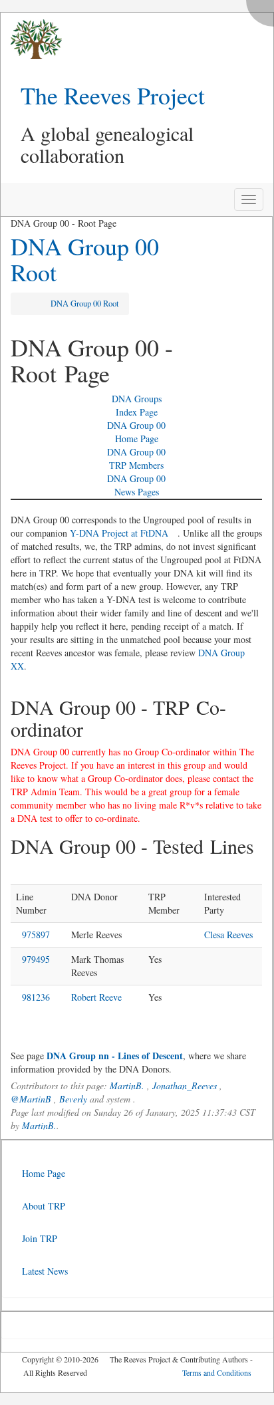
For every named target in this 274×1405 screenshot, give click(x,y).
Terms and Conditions (216, 1372)
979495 (36, 959)
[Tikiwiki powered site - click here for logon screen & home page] (31, 39)
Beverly (73, 1098)
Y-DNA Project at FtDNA (119, 533)
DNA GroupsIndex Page (137, 405)
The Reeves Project (113, 95)
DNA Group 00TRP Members (136, 458)
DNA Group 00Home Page (136, 432)
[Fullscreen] (263, 9)
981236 (36, 997)
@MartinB (31, 1098)
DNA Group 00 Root (85, 259)
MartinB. (127, 1085)
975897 (36, 934)
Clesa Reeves (228, 934)
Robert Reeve (96, 997)
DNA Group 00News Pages (136, 485)
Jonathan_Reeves (184, 1085)
